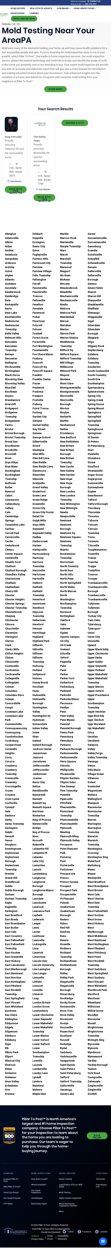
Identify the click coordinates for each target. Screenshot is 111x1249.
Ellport (9, 1056)
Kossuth (38, 840)
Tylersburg (94, 624)
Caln (7, 512)
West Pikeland (96, 948)
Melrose (65, 308)
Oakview (65, 628)
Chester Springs (15, 603)
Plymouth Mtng (69, 836)
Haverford (39, 599)
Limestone (39, 956)
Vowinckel (94, 786)
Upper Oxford (96, 690)
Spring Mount (96, 408)
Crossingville (13, 786)
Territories (6, 24)
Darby (8, 819)
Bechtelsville (13, 316)
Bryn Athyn (11, 462)
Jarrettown (39, 761)
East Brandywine (15, 923)
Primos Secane (69, 881)
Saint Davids (67, 1064)
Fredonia (38, 391)
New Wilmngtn (68, 508)
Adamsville (11, 237)
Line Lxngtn (39, 973)
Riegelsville (67, 981)
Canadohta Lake (15, 524)
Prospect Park (68, 890)
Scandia (92, 250)
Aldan (8, 246)
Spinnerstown (96, 391)
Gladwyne (38, 449)
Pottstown (66, 869)
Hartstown (39, 574)
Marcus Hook (68, 237)
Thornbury (94, 508)
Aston (8, 271)
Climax (9, 657)
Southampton (96, 383)
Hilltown (37, 653)
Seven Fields (95, 287)
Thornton (93, 516)
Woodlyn (93, 1014)
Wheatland (94, 1002)
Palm (63, 665)
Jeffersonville (41, 765)
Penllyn (64, 707)
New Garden (67, 474)
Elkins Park (11, 1052)
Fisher (36, 316)
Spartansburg (96, 387)
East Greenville (14, 956)
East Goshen (12, 952)
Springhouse (95, 429)
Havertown (39, 603)
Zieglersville (95, 1085)
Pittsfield (65, 802)
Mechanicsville (69, 296)
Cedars (9, 549)
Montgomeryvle (69, 391)
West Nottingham (98, 944)
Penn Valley (67, 715)
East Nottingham (15, 981)
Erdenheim (11, 1085)
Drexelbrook (12, 881)
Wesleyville (94, 877)
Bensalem (11, 341)
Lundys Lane (40, 1073)
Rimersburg (67, 994)
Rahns (64, 923)
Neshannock (67, 424)
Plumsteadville (69, 819)
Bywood (10, 491)
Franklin (37, 375)
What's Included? (38, 1184)
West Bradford (96, 881)
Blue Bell (10, 387)
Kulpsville (38, 844)
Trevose (93, 574)
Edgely (9, 1027)
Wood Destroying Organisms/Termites (68, 1205)
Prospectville (68, 894)
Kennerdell (39, 794)
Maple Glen (39, 1093)
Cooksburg (11, 740)
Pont (63, 861)
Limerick (38, 952)
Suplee (92, 491)
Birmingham (12, 370)
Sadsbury (66, 1052)
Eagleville (11, 906)
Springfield (94, 416)
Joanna (37, 778)
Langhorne (39, 877)
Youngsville (95, 1077)
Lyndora (37, 1081)
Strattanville (95, 470)
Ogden (64, 632)
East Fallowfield (14, 940)
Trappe (92, 566)
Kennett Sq (39, 802)
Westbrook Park (97, 989)
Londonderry (40, 1010)
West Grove (95, 919)
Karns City (39, 782)
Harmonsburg (41, 553)
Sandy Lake (67, 1093)
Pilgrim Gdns (68, 782)
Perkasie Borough (71, 749)
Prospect (65, 886)
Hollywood (39, 674)
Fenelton (38, 304)
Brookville (11, 449)
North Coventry (69, 566)
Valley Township (97, 757)
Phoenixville (67, 773)
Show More (56, 89)
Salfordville (67, 1085)
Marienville (66, 242)
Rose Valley (67, 1014)
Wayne (92, 873)
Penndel (65, 724)
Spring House (96, 404)
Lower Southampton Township (41, 1052)
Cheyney (10, 616)
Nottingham (67, 616)
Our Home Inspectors (36, 1191)
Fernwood (39, 312)
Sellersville (94, 271)
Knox (35, 836)
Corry (8, 757)
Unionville (93, 640)
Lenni (36, 927)
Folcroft (37, 325)
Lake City (38, 861)
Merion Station (69, 337)
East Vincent (12, 1002)
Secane (92, 267)
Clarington (11, 636)
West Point (94, 956)
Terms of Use (50, 1237)
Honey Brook (40, 682)
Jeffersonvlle (41, 769)
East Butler (11, 927)
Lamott (37, 869)
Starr (91, 449)
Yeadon (92, 1068)
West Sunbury (96, 977)
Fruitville (38, 400)
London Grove (41, 1006)
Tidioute (93, 520)
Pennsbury (66, 740)
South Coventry (97, 375)
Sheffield (93, 308)
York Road (94, 1073)
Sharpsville (94, 300)
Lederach (38, 919)
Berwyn (9, 354)
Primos (64, 877)
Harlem (37, 545)
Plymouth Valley (70, 840)
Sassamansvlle (97, 242)
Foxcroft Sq (40, 366)
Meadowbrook (68, 287)
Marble (64, 233)
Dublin (9, 886)
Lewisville (38, 940)
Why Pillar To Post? (12, 1187)
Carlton (9, 528)
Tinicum (93, 524)
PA (18, 24)
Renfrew (65, 931)
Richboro (65, 948)
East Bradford (13, 915)
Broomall (10, 453)
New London (67, 491)
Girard (36, 445)
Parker (64, 674)
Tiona (91, 537)
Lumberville (40, 1068)
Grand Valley (40, 487)
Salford (64, 1077)
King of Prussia (42, 819)
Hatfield (37, 587)
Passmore (66, 703)
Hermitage (39, 632)
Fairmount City (41, 262)
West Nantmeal (97, 940)
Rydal (63, 1048)
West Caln (94, 894)
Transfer (93, 562)
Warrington (94, 823)
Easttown (10, 1010)
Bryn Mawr (11, 466)
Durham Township (16, 898)
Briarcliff (10, 404)
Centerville (11, 557)
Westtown (94, 998)
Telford (92, 499)
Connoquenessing (16, 728)
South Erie (94, 379)
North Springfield (70, 582)
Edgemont (11, 1031)
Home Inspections (84, 8)
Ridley (64, 973)
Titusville (93, 545)
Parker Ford (67, 678)
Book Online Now (24, 18)
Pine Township (68, 790)
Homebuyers (37, 1198)
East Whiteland (14, 1006)
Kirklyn (37, 827)
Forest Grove (40, 337)
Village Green (96, 773)
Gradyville (39, 483)
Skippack (93, 337)
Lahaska (38, 857)
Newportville (67, 516)
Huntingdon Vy (41, 715)
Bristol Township (15, 437)
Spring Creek (95, 400)
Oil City (64, 640)
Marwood (66, 267)
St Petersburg (96, 445)
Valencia (93, 744)
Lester (36, 931)
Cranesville (11, 778)
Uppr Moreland (96, 724)
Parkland (65, 690)
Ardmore (10, 262)
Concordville (12, 703)
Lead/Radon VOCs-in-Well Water (70, 1185)
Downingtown (13, 848)
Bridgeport (11, 408)
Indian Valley (40, 728)
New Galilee (67, 470)
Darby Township (14, 823)
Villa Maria (94, 769)
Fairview (37, 267)
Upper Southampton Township (96, 703)
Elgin (8, 1044)
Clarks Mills (12, 649)
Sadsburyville (68, 1056)
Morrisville (66, 395)
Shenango (94, 312)
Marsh (64, 254)
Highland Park (41, 640)
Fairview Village (42, 271)
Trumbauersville (98, 582)
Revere (64, 940)
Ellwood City (12, 1060)
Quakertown (67, 906)
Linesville (38, 977)
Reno (63, 936)
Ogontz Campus (70, 636)
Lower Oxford (41, 1039)
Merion (64, 329)
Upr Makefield (96, 728)
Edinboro (10, 1035)
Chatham (10, 582)
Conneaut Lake (14, 711)
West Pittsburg (97, 952)
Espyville (38, 237)
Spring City (94, 395)
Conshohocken (14, 736)
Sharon (92, 291)
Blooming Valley (15, 383)
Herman (37, 628)
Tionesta (93, 541)
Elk (7, 1048)
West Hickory (96, 923)
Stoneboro (94, 458)
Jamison (38, 757)
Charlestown (12, 578)
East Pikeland (13, 985)
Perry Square (68, 761)
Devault (9, 836)
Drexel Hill (11, 877)
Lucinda (37, 1064)
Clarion (9, 640)
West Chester (96, 898)
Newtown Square (70, 537)
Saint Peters (67, 1068)
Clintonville (12, 661)
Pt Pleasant (67, 898)
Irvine (36, 732)
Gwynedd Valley (42, 533)
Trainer (92, 557)
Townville (93, 553)
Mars (63, 250)
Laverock (38, 906)
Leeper (37, 923)
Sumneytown (95, 487)
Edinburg (10, 1039)
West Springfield (98, 973)
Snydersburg (95, 350)
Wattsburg (94, 865)
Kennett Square (42, 807)
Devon (8, 840)
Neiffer (64, 420)
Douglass (10, 844)
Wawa (91, 869)
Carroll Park (12, 533)
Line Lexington (41, 969)
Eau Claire (11, 1014)
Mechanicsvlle (68, 300)
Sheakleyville (95, 304)
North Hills (66, 574)
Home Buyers (18, 8)
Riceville (65, 944)
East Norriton (13, 977)
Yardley (92, 1060)
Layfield (37, 915)
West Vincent (96, 981)
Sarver (92, 233)
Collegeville (12, 678)
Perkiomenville (69, 753)
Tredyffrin (94, 570)
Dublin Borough (14, 890)
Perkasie (65, 744)
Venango (93, 761)
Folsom (37, 329)
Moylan (64, 412)
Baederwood (12, 291)
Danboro (10, 815)
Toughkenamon (97, 549)
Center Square (14, 553)
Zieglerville (94, 1089)
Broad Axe (11, 441)
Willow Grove (95, 1010)
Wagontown (95, 790)
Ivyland (37, 740)
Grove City (39, 508)
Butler (9, 487)
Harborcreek (40, 541)
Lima (35, 948)
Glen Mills (39, 453)
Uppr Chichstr (96, 719)
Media (64, 304)
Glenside (38, 478)
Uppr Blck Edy (96, 715)
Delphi (8, 832)
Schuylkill (93, 258)
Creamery (11, 782)
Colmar (9, 686)
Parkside (65, 695)
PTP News (8, 1204)
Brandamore (12, 400)
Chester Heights (15, 599)
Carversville (12, 537)
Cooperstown (13, 744)
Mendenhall (67, 316)
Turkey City (94, 616)
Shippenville (95, 316)
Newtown (65, 520)
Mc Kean (65, 275)
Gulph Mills (39, 520)
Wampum (93, 802)
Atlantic (10, 279)
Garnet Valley (41, 424)
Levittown (38, 936)
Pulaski (64, 902)
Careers (34, 13)
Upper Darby (95, 657)
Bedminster (12, 321)
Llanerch (38, 994)
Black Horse (12, 375)
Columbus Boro (14, 695)
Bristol (9, 429)
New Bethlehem (69, 441)
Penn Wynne (67, 719)
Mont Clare (66, 383)
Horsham (38, 686)
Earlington (11, 911)
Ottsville (65, 653)
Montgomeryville (70, 387)
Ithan (36, 736)
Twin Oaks (94, 620)
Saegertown (67, 1060)
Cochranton (12, 670)
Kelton (36, 786)
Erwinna (9, 1093)
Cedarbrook (12, 545)
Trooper (92, 578)
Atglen (9, 275)
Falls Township (41, 275)
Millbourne (66, 366)
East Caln (10, 931)
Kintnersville (40, 823)
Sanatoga (66, 1089)
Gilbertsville (40, 441)
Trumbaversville (97, 599)
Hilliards (38, 645)
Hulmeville (39, 695)
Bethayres (11, 362)
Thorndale (94, 512)
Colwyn (9, 699)
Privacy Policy (37, 1237)
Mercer (64, 321)
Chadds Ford (13, 562)
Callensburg (12, 503)
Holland (37, 670)
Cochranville (12, 674)
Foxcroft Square (42, 370)
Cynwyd (9, 807)
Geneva (37, 433)
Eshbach (38, 233)
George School (42, 437)
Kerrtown (38, 811)
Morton (64, 408)
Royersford (67, 1031)
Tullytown (94, 603)
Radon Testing (65, 1179)
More (61, 1211)
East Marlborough (16, 969)
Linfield (37, 981)
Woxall (92, 1023)
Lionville (38, 989)
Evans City (39, 246)
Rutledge (65, 1044)
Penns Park (67, 732)
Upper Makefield (97, 674)
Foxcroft (38, 362)
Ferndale (38, 308)
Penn (63, 711)
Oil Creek (65, 645)
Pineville (65, 794)
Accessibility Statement (63, 1237)
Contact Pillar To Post (10, 1180)
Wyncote (93, 1048)
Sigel (91, 321)
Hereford (38, 624)
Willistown (94, 1006)
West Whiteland (97, 985)
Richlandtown (68, 960)
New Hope (66, 478)
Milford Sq (66, 350)
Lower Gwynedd (42, 1019)
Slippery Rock (96, 346)
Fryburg (37, 404)
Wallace (92, 794)
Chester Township (16, 607)
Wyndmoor (94, 1052)
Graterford (39, 491)
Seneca (92, 283)
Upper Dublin (95, 661)
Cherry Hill (11, 591)
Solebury (93, 354)
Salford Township (70, 1081)
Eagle (8, 902)
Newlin (64, 512)
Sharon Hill (94, 296)
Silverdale (94, 325)
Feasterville (40, 287)
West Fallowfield (98, 911)
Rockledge (66, 998)
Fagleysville (40, 254)
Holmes (37, 678)
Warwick (93, 836)
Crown (9, 790)
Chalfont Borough (16, 570)
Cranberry (11, 765)
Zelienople (94, 1081)
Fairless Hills (40, 258)
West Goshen (96, 915)
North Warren (68, 591)
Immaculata (40, 724)
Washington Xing (98, 857)
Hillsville (38, 649)
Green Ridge (40, 499)
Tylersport (94, 628)
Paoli (63, 670)
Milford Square (69, 354)
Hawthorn (38, 607)
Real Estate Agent (39, 1204)
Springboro (94, 412)
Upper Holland (96, 670)
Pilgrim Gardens (70, 778)
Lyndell (37, 1077)
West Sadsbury (97, 969)
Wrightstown (95, 1027)
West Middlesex (97, 936)
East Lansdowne (15, 965)
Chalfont (10, 566)
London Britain (41, 1002)
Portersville (67, 865)
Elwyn (8, 1068)
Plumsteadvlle (68, 823)
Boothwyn (11, 391)
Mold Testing (64, 1192)
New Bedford (68, 437)
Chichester (11, 620)
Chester (10, 595)
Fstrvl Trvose (41, 408)
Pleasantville (68, 807)
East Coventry (13, 936)
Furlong (37, 412)
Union (91, 632)
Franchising (18, 13)
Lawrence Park (41, 911)
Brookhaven (12, 445)
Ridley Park (67, 977)
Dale (7, 811)
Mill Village (67, 362)
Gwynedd (38, 528)
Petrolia (65, 765)
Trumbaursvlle (96, 595)
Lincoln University (43, 965)
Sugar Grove (95, 474)
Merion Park (67, 333)
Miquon (64, 375)
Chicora (9, 624)
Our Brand (63, 8)
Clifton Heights (14, 653)
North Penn (67, 578)
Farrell (36, 283)
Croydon (10, 794)
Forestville (39, 341)
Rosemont (66, 1019)
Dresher (9, 873)
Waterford (94, 861)
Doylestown (12, 852)
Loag (36, 998)
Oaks (63, 624)
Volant (92, 782)
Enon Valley (12, 1081)
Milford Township (70, 358)
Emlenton (10, 1073)
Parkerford (66, 682)
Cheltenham (12, 587)
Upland (92, 645)
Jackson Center (42, 749)
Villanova (93, 778)
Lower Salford (41, 1044)
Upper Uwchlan (96, 711)
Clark (8, 645)
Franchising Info (101, 1185)
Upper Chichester (98, 653)
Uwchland (93, 740)
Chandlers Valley (15, 574)
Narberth (65, 416)
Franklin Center (42, 379)
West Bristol (95, 890)
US (14, 24)
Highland (38, 636)
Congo (9, 707)
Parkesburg (67, 686)
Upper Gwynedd (97, 665)
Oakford (65, 620)
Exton (36, 250)
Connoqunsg (13, 732)
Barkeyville (11, 304)
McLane (65, 283)
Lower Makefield (43, 1023)
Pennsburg (66, 736)
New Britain (67, 445)
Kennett (37, 798)
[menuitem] (17, 8)
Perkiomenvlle (68, 757)
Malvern (37, 1089)
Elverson (10, 1064)
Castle (9, 541)
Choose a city (75, 123)
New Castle (67, 466)
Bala (7, 300)
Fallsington (39, 279)
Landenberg (40, 873)
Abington (10, 233)
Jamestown (40, 753)
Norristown (67, 562)
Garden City (40, 416)
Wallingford (95, 798)
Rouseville (66, 1027)
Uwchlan (93, 736)
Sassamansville (97, 237)
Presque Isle (67, 873)
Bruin (8, 458)
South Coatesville (98, 370)
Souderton (94, 366)
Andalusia (11, 254)
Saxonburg (94, 246)
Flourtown (39, 321)
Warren (92, 819)
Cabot (8, 495)
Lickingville (39, 944)
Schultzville (95, 254)
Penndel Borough (70, 728)
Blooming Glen (14, 379)
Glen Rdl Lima (41, 458)
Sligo (91, 341)
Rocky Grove (67, 1002)
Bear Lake (11, 312)
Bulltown (10, 483)
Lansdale (38, 898)
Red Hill (65, 927)
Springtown (94, 433)
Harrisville (39, 570)
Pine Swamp (67, 786)
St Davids (93, 437)
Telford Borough (98, 503)
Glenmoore (39, 470)
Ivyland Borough (42, 744)
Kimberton (39, 815)
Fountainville (40, 350)
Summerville (95, 483)
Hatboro (37, 582)
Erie (7, 1089)
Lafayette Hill (41, 848)
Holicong (38, 665)
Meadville (66, 291)
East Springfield (14, 998)
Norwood (65, 611)
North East (66, 570)
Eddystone (11, 1023)
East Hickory (12, 960)
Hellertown (39, 620)
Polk (62, 852)
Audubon (10, 283)
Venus (91, 765)
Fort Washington (43, 346)
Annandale (11, 258)
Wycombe (93, 1044)
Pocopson (66, 844)
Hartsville (38, 578)
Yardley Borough (98, 1064)
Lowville (37, 1060)
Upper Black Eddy (98, 649)
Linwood (38, 985)
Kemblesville (40, 790)
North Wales (67, 587)
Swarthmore (95, 495)
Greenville (39, 503)
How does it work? (39, 1179)
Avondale (10, 287)
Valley (91, 749)
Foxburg (37, 358)
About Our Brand (11, 1192)
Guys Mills (39, 524)
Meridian (65, 325)
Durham (9, 894)
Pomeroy (65, 857)
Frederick (38, 387)
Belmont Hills (13, 337)
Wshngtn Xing (96, 1039)
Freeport (38, 395)
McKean (65, 279)
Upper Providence (98, 695)
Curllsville (11, 802)
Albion (9, 242)
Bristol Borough (14, 433)
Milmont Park (68, 370)
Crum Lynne (12, 798)
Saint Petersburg (70, 1073)
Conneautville (13, 724)
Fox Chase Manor (43, 354)
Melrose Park (68, 312)
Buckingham (12, 470)
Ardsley (9, 267)
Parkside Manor (69, 699)
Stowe (91, 462)
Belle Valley (12, 333)
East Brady (11, 919)
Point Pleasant (69, 848)
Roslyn (64, 1023)
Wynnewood (95, 1056)
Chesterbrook (13, 611)
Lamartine (39, 865)
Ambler (9, 250)
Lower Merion (41, 1035)
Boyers (9, 395)
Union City (94, 636)
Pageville (65, 661)
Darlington (11, 827)
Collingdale (12, 682)
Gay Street (39, 429)
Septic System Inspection (70, 1198)
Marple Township (70, 246)
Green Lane (39, 495)
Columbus (11, 690)
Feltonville (39, 300)
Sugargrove (95, 478)
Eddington (11, 1019)
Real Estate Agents (41, 8)
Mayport (65, 271)
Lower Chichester (43, 1014)
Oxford (64, 657)
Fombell (37, 333)
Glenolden (39, 474)
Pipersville (66, 798)
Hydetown (39, 719)
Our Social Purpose (12, 1198)
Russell (64, 1039)
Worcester (94, 1019)
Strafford (93, 466)
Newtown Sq (67, 533)
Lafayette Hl (40, 852)
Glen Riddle (39, 462)
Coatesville (12, 665)
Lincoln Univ (40, 960)
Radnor (64, 919)
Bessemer (11, 358)
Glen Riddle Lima (43, 466)
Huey (36, 690)
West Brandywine (98, 886)
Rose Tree (66, 1010)
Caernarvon (12, 499)
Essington (39, 242)
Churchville (12, 628)
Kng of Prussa (41, 832)
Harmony (38, 557)
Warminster (95, 807)
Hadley (37, 537)
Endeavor (10, 1077)
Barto (8, 308)
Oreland (65, 649)
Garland (37, 420)
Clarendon (11, 632)
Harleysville (40, 549)
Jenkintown (40, 773)
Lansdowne (39, 902)
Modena (65, 379)
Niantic (64, 549)
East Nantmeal (14, 973)
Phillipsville (67, 769)
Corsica (9, 761)
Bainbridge (11, 296)
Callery (9, 508)
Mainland (38, 1085)
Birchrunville (12, 366)
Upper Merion (96, 686)
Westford (93, 994)
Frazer (36, 383)
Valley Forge (95, 753)
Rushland (66, 1035)
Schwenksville (96, 262)
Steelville (93, 453)
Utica (91, 732)
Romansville (67, 1006)
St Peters (93, 441)
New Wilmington (70, 503)
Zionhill (92, 1093)
